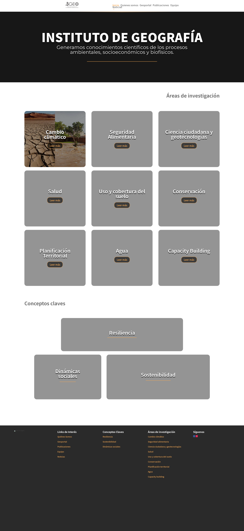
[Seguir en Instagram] (197, 436)
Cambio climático (156, 436)
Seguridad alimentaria (158, 441)
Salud (150, 451)
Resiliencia (108, 436)
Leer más (55, 145)
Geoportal (145, 5)
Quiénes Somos (64, 436)
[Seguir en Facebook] (194, 436)
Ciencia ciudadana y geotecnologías (164, 446)
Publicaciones (161, 5)
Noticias (117, 7)
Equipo (174, 5)
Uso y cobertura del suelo (160, 456)
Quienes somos (129, 5)
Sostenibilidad (109, 441)
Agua (150, 471)
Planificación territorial (158, 466)
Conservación (154, 461)
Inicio (115, 5)
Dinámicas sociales (111, 446)
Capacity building (156, 476)
